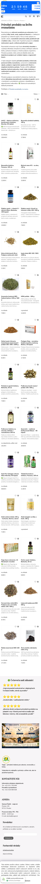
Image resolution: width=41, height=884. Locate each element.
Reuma (22, 20)
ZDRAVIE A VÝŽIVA (6, 20)
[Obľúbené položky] (30, 16)
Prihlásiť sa (8, 838)
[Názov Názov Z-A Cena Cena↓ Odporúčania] (34, 94)
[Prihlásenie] (34, 16)
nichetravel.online (8, 850)
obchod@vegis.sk (12, 816)
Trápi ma (16, 20)
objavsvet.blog (7, 854)
